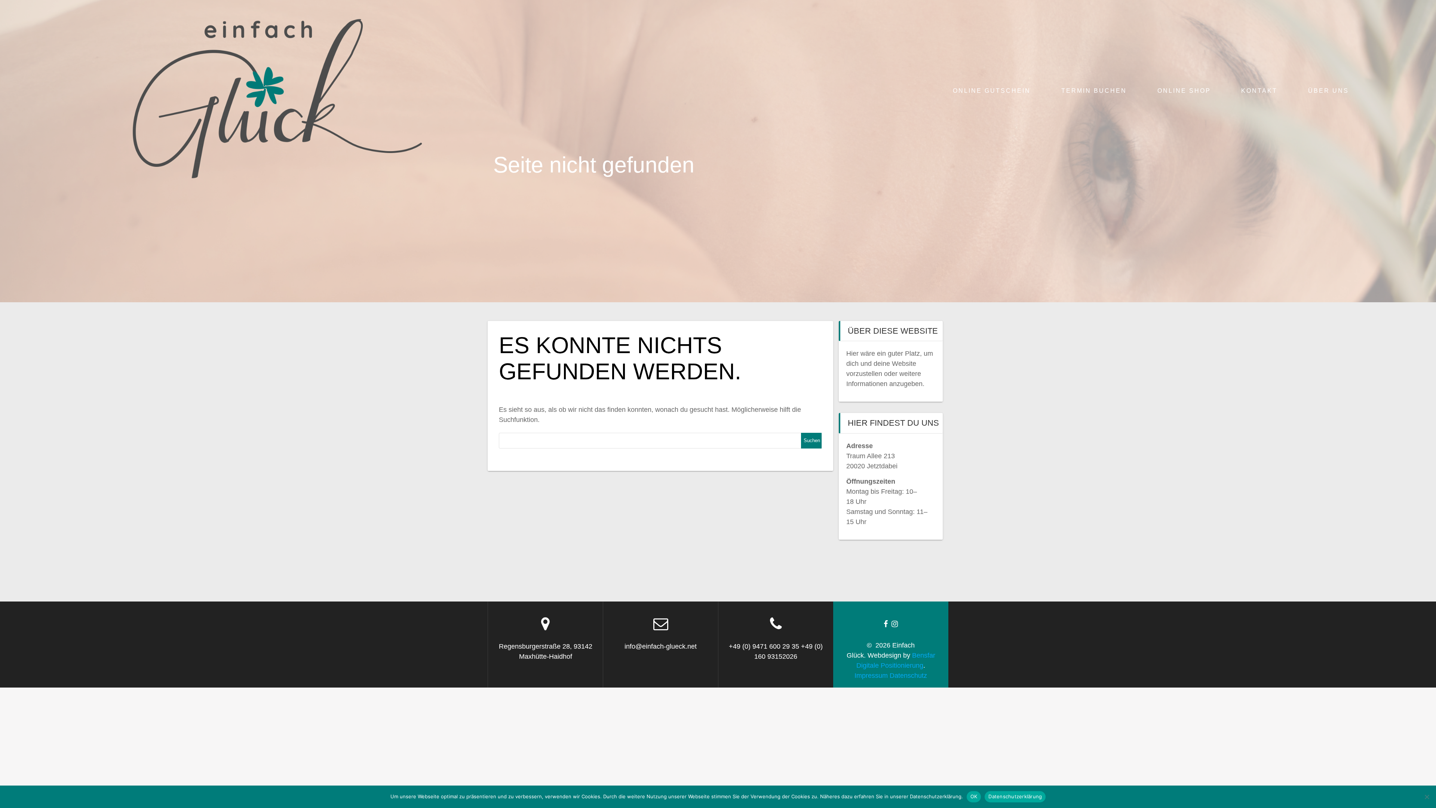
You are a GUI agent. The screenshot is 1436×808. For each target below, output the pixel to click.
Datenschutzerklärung (1015, 796)
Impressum (871, 675)
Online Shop (1184, 90)
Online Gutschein (992, 90)
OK (974, 796)
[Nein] (1426, 797)
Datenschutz (908, 675)
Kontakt (1259, 90)
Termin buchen (1094, 90)
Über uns (1328, 90)
